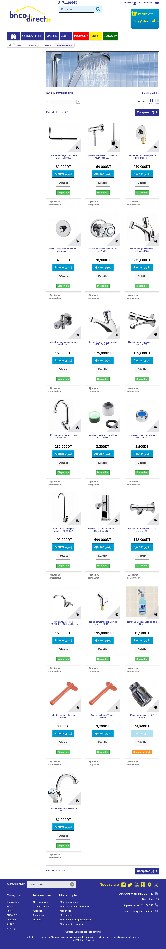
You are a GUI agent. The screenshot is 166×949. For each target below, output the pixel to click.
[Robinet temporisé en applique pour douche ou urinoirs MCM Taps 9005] (63, 228)
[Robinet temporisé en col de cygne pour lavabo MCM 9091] (63, 415)
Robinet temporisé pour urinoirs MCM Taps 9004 (102, 156)
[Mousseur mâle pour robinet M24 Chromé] (142, 415)
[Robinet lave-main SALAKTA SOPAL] (63, 788)
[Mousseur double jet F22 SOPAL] (142, 694)
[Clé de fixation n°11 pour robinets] (102, 694)
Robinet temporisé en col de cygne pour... (63, 436)
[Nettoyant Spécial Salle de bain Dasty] (142, 601)
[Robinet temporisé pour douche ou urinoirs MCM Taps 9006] (63, 321)
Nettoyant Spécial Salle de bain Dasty (142, 623)
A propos (37, 910)
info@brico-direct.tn (143, 911)
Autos (65, 36)
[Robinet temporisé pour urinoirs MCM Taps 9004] (102, 135)
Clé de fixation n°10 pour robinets (63, 716)
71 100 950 (147, 905)
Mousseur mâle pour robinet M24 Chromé (142, 436)
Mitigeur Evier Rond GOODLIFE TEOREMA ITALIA (63, 623)
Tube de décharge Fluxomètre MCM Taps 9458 (63, 156)
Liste (157, 104)
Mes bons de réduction (71, 924)
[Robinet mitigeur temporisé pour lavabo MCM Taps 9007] (142, 228)
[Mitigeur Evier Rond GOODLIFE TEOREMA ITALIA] (63, 601)
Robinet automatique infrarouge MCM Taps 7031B (102, 529)
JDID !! (96, 36)
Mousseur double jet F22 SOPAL (142, 716)
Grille (151, 104)
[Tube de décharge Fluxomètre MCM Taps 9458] (63, 135)
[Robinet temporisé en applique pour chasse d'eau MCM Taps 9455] (142, 135)
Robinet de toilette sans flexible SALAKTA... (102, 250)
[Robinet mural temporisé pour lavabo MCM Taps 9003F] (142, 321)
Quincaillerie (32, 36)
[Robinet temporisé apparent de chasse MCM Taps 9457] (102, 601)
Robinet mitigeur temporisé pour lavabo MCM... (141, 250)
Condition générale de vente (88, 932)
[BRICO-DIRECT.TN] (30, 13)
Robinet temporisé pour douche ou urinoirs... (63, 343)
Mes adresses (67, 915)
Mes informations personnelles (75, 919)
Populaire (12, 919)
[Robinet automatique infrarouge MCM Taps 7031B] (102, 508)
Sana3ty (110, 36)
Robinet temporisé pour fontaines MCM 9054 (63, 529)
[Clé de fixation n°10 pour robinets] (63, 694)
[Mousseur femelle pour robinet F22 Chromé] (102, 415)
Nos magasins (40, 902)
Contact (69, 932)
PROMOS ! (81, 36)
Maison (52, 36)
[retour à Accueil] (10, 45)
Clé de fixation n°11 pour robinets (102, 716)
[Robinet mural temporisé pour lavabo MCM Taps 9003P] (142, 508)
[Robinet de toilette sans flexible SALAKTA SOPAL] (102, 228)
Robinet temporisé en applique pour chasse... (142, 156)
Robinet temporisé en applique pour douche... (63, 250)
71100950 (70, 2)
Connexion (128, 2)
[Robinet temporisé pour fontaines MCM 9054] (63, 508)
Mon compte (68, 895)
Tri (47, 101)
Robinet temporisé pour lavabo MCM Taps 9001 (102, 343)
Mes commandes (69, 902)
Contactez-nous (146, 2)
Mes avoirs (65, 910)
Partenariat (38, 915)
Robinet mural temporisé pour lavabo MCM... (142, 343)
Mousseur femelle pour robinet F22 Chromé (103, 436)
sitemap (37, 919)
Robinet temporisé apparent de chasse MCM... (102, 623)
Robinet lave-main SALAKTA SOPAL (63, 809)
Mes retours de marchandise (74, 906)
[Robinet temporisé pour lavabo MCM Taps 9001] (102, 321)
